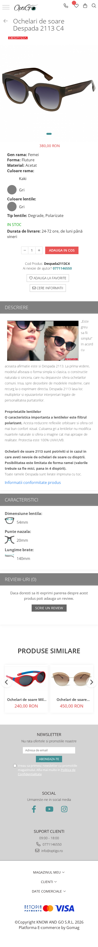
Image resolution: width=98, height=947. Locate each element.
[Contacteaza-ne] (66, 5)
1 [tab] (49, 134)
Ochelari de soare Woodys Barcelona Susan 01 (72, 699)
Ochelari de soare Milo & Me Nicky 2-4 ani (26, 699)
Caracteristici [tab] (21, 499)
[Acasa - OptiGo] (26, 7)
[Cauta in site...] (94, 5)
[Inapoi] (3, 21)
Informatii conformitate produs (33, 482)
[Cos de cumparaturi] (85, 5)
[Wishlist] (76, 5)
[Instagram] (64, 809)
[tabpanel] (49, 93)
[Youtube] (49, 809)
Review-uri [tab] (20, 579)
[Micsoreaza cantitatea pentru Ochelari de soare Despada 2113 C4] (24, 250)
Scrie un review (49, 608)
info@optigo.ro (51, 850)
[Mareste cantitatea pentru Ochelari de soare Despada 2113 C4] (39, 250)
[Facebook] (34, 809)
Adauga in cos (62, 250)
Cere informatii (49, 288)
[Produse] (6, 8)
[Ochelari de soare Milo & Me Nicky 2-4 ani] (26, 678)
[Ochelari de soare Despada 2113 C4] (49, 93)
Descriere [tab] (16, 307)
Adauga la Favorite (49, 278)
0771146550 (52, 844)
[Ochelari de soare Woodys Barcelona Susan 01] (71, 678)
